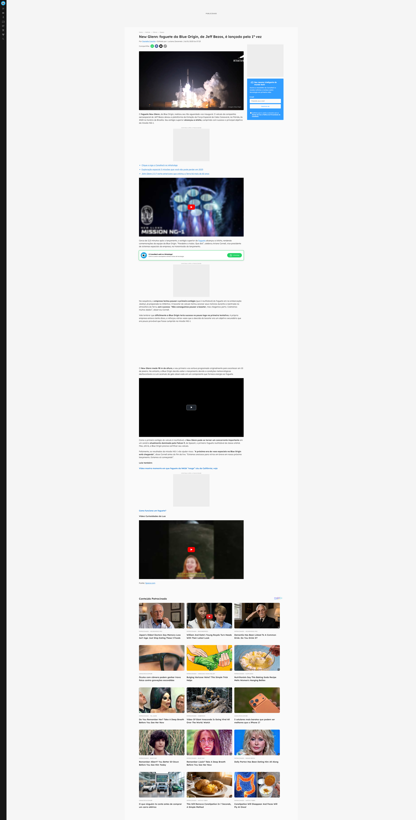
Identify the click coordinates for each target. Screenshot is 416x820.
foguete (202, 240)
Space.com (150, 583)
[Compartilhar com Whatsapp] (152, 46)
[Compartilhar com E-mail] (161, 46)
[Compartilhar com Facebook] (156, 46)
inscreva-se (265, 106)
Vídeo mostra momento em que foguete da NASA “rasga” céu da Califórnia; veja (178, 468)
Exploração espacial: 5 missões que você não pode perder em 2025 (172, 169)
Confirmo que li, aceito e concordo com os (266, 114)
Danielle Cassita (148, 41)
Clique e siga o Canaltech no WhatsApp (160, 165)
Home (141, 32)
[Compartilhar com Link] (165, 46)
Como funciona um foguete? (152, 510)
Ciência (155, 32)
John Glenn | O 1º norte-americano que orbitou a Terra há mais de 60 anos (175, 173)
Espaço (162, 32)
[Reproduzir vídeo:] (191, 207)
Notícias (147, 32)
